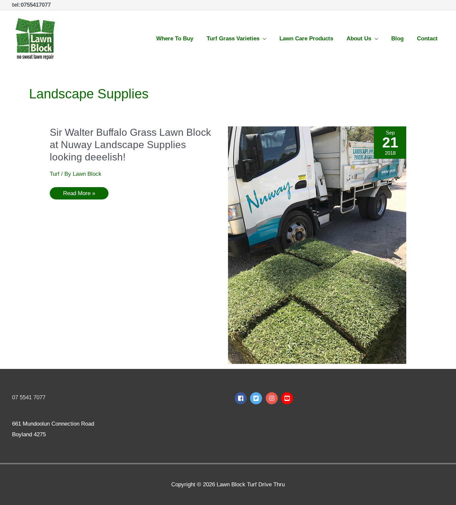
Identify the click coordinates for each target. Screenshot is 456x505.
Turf (54, 174)
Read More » (79, 191)
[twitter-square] (257, 398)
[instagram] (272, 398)
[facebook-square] (241, 398)
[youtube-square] (288, 398)
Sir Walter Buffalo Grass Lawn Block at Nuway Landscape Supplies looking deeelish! (130, 144)
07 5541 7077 (28, 397)
